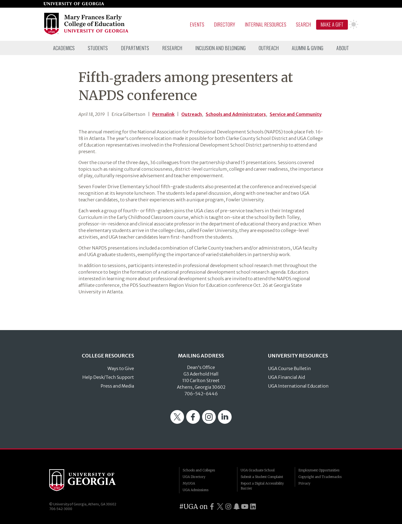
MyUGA (189, 483)
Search (303, 24)
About (342, 47)
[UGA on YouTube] (245, 506)
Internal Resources (265, 24)
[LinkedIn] (225, 422)
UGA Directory (194, 477)
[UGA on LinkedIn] (253, 506)
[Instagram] (209, 422)
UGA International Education (298, 386)
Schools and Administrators (236, 114)
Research (172, 47)
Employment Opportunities (318, 470)
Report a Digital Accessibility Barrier (262, 485)
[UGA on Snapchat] (236, 506)
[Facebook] (193, 422)
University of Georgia (90, 480)
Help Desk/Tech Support (108, 377)
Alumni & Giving (307, 47)
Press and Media (117, 386)
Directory (224, 24)
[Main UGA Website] (73, 4)
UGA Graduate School (258, 470)
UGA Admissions (195, 490)
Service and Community (296, 114)
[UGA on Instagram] (228, 506)
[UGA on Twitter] (220, 506)
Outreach (269, 47)
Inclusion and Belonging (220, 47)
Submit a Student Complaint (262, 477)
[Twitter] (177, 422)
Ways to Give (120, 368)
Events (197, 24)
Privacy (304, 483)
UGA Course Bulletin (289, 368)
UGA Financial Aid (286, 377)
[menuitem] (63, 48)
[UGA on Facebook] (212, 506)
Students (98, 47)
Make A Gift (332, 24)
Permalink (163, 114)
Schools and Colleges (199, 470)
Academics (64, 47)
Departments (135, 47)
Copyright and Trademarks (320, 477)
